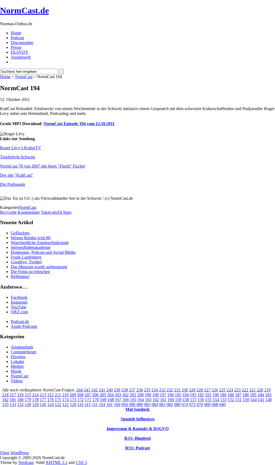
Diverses (18, 356)
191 (208, 395)
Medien (17, 366)
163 (148, 399)
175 (58, 399)
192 (200, 395)
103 (102, 404)
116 (80, 404)
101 (109, 404)
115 (88, 404)
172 (80, 399)
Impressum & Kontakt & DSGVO (138, 428)
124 (50, 404)
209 (73, 395)
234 (154, 390)
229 (192, 390)
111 (95, 404)
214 (35, 395)
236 (139, 390)
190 (215, 395)
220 (260, 390)
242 (94, 390)
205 (103, 395)
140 (268, 399)
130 (28, 404)
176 (50, 399)
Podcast (17, 37)
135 (5, 404)
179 (28, 399)
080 (177, 404)
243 (87, 390)
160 (171, 399)
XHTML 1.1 (56, 462)
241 (102, 390)
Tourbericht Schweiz (17, 157)
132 (20, 404)
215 (28, 395)
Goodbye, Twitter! (26, 262)
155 (208, 399)
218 (5, 395)
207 (88, 395)
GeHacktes (20, 233)
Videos (17, 381)
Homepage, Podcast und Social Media (43, 252)
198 (155, 395)
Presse (16, 47)
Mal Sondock (137, 409)
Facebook (19, 297)
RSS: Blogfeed (137, 438)
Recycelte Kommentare (20, 212)
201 (133, 395)
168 (110, 399)
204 (110, 395)
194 (185, 395)
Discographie (22, 42)
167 (118, 399)
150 (246, 399)
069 (207, 404)
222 (245, 390)
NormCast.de (24, 10)
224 (230, 390)
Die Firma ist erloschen (30, 271)
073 (192, 404)
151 (238, 399)
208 (80, 395)
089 (139, 404)
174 (65, 399)
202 (125, 395)
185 (253, 395)
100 (117, 404)
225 (222, 390)
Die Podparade (12, 184)
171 (88, 399)
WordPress (19, 453)
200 (140, 395)
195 (178, 395)
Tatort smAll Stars (56, 212)
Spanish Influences (138, 419)
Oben (4, 453)
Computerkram (23, 352)
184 (261, 395)
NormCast (23, 76)
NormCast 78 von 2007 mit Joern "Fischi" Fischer (42, 166)
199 (148, 395)
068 (215, 404)
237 (132, 390)
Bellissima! (20, 276)
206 (95, 395)
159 (178, 399)
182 (5, 399)
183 (268, 395)
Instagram (19, 302)
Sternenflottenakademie (30, 247)
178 (35, 399)
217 (13, 395)
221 (252, 390)
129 (35, 404)
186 (246, 395)
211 (58, 395)
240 (109, 390)
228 (200, 390)
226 (215, 390)
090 (132, 404)
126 (43, 404)
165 (133, 399)
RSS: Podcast (137, 448)
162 (156, 399)
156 (201, 399)
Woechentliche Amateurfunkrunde (40, 242)
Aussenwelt (21, 57)
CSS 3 (81, 462)
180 (20, 399)
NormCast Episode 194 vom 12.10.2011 (79, 123)
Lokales (17, 361)
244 (79, 390)
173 (73, 399)
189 (223, 395)
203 (118, 395)
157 (193, 399)
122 (58, 404)
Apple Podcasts (24, 326)
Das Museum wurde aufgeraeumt (39, 266)
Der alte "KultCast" (16, 175)
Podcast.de (20, 321)
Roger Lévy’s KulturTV (20, 148)
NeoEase (26, 462)
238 (124, 390)
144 (253, 399)
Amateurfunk (22, 347)
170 (95, 399)
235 (147, 390)
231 (177, 390)
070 (200, 404)
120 (73, 404)
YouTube (18, 307)
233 (162, 390)
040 (222, 404)
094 (124, 404)
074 (185, 404)
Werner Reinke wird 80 (30, 237)
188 (230, 395)
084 (154, 404)
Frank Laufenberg (26, 257)
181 (13, 399)
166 (125, 399)
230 (185, 390)
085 (147, 404)
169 (103, 399)
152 (231, 399)
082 (170, 404)
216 (20, 395)
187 (238, 395)
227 (207, 390)
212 (50, 395)
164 (141, 399)
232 (170, 390)
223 (237, 390)
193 (193, 395)
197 (163, 395)
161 (163, 399)
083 (162, 404)
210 (65, 395)
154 (216, 399)
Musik (16, 371)
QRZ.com (19, 312)
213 (43, 395)
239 (117, 390)
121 (65, 404)
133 (13, 404)
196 (170, 395)
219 (267, 390)
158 (186, 399)
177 (43, 399)
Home (16, 33)
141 (261, 399)
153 (223, 399)
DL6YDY (19, 52)
